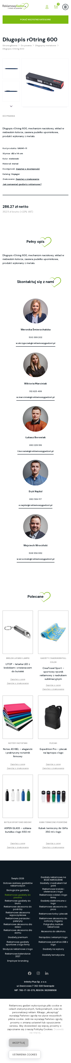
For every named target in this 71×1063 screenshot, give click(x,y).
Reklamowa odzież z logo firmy (53, 896)
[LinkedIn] (44, 973)
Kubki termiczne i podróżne (53, 822)
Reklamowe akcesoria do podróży (18, 908)
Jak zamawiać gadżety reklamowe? (22, 184)
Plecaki (53, 743)
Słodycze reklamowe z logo (18, 949)
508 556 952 (35, 553)
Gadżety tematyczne (53, 954)
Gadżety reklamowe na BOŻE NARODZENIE (53, 878)
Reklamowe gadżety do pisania (18, 896)
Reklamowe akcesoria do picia (53, 908)
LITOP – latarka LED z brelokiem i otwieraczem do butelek (18, 668)
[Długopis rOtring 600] (11, 68)
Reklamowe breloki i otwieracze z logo (53, 890)
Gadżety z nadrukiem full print (53, 884)
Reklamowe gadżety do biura (18, 902)
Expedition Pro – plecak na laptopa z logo (53, 750)
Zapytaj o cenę (17, 679)
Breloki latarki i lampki (17, 658)
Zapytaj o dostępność (28, 169)
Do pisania (9, 116)
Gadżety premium (18, 937)
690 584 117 (35, 499)
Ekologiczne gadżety (18, 890)
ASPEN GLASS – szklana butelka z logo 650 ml (17, 830)
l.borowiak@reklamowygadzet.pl (35, 451)
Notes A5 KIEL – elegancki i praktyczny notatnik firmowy (17, 752)
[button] (11, 106)
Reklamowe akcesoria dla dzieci (18, 925)
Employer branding (17, 960)
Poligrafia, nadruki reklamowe (53, 925)
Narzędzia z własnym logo (53, 937)
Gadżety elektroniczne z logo (53, 902)
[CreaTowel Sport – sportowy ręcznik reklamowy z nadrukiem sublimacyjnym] (53, 632)
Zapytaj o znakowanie (27, 179)
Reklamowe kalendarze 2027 (18, 955)
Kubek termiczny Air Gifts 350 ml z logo (53, 830)
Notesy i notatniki (17, 743)
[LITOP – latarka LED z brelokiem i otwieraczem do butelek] (18, 632)
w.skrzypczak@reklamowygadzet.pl (35, 343)
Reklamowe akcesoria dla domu (18, 931)
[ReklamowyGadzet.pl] (15, 7)
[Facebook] (27, 973)
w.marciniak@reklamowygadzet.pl (35, 397)
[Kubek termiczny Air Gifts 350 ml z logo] (53, 796)
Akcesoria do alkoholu (53, 931)
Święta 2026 (17, 878)
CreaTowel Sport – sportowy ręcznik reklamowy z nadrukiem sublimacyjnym (53, 673)
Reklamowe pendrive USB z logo (53, 943)
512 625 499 (35, 391)
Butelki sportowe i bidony (18, 822)
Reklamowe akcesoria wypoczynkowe (18, 914)
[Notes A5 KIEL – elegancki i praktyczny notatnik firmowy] (18, 717)
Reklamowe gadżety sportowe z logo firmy (18, 943)
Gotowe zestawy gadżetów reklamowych (18, 884)
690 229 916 (35, 445)
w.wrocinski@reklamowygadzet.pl (35, 559)
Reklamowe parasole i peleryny (18, 919)
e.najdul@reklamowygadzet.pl (35, 505)
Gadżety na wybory (53, 949)
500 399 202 (35, 337)
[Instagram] (36, 973)
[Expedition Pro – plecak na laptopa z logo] (53, 717)
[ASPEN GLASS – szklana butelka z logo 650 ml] (18, 796)
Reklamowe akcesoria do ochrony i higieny (53, 919)
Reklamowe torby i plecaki (53, 913)
